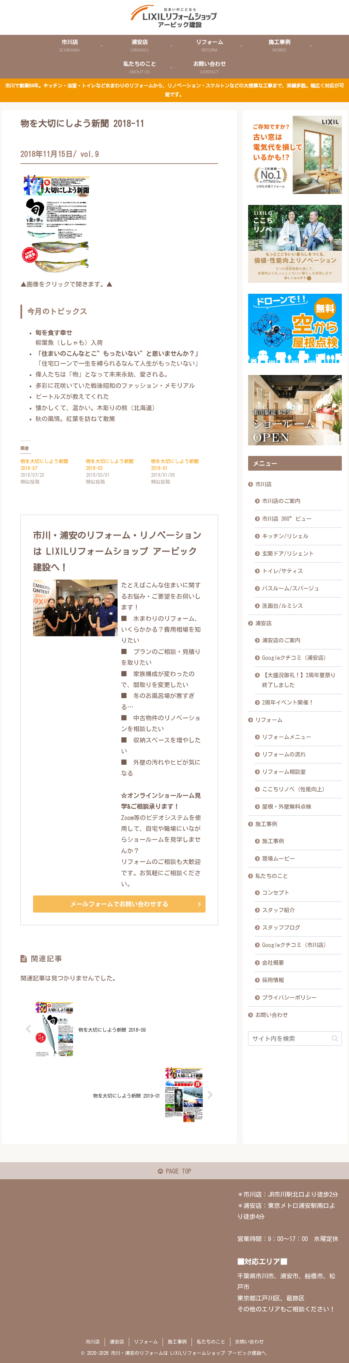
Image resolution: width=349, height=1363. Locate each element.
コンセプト (275, 892)
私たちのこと (271, 876)
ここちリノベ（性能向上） (295, 789)
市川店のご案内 (281, 501)
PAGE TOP (177, 1171)
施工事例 (266, 824)
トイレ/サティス (282, 571)
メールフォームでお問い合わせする (119, 904)
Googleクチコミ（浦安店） (295, 657)
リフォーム (269, 720)
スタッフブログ (281, 927)
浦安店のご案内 (281, 640)
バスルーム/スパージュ (290, 588)
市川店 (263, 484)
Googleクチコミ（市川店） (295, 945)
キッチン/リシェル (285, 536)
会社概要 (273, 962)
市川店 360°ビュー (287, 518)
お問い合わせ (271, 1015)
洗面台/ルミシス (282, 606)
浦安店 (263, 623)
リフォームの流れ (284, 754)
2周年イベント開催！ (288, 702)
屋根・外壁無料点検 (286, 806)
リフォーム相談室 (284, 772)
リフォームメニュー (286, 737)
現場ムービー (278, 858)
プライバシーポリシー (289, 997)
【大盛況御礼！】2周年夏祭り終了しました (299, 680)
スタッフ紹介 (278, 910)
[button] (335, 1038)
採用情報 (273, 980)
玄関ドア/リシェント (288, 553)
